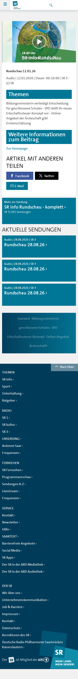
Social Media (11, 550)
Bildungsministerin (45, 319)
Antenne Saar (11, 446)
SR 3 (5, 432)
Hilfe (5, 529)
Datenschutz (11, 628)
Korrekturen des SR (15, 635)
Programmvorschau (16, 477)
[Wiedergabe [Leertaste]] (39, 41)
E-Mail (19, 186)
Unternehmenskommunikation (24, 600)
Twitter (48, 176)
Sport (6, 386)
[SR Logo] (16, 5)
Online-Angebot (57, 337)
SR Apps (8, 557)
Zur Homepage (17, 148)
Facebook (22, 176)
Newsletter (10, 522)
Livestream (10, 491)
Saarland (23, 319)
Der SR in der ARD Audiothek (22, 572)
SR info (7, 379)
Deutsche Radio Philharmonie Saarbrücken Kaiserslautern (32, 644)
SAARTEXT (9, 536)
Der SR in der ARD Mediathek (22, 565)
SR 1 (5, 418)
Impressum (10, 614)
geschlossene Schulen (34, 328)
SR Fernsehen (11, 470)
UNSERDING (11, 439)
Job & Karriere (12, 607)
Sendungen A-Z (13, 484)
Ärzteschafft (38, 346)
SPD (54, 328)
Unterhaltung (12, 393)
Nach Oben (67, 367)
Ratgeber (8, 400)
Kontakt (8, 515)
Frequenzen (10, 453)
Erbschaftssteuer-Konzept (26, 337)
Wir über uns (11, 593)
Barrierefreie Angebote (18, 543)
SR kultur (8, 425)
